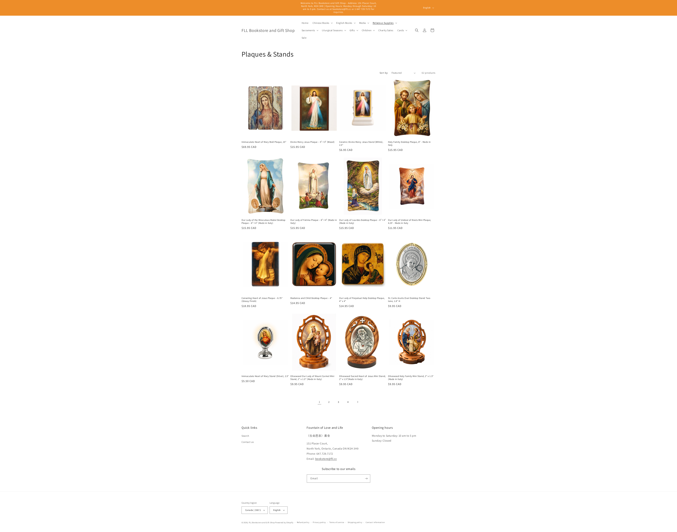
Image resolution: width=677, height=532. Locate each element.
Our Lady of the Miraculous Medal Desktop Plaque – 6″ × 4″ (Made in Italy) (263, 222)
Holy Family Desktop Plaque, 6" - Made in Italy (409, 143)
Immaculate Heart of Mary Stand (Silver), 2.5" (265, 376)
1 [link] (319, 402)
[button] (322, 23)
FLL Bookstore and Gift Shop (262, 522)
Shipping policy (355, 522)
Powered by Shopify (284, 522)
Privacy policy (319, 522)
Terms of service (336, 522)
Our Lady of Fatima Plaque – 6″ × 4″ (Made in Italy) (313, 222)
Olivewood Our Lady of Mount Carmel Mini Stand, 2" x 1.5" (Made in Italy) (312, 378)
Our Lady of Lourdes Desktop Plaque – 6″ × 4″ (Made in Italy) (362, 222)
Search (245, 435)
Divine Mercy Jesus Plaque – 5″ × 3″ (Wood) (312, 142)
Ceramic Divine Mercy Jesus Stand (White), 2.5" (361, 143)
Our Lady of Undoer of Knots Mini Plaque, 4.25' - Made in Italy (409, 222)
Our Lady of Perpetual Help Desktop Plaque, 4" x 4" (362, 300)
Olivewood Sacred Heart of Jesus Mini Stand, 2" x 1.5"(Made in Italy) (362, 378)
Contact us (248, 442)
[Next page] (357, 402)
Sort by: (384, 72)
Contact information (375, 522)
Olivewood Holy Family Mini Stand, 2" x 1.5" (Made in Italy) (411, 378)
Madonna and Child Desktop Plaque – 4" (311, 298)
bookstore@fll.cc (326, 459)
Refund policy (303, 522)
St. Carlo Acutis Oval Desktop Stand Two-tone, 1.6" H (409, 300)
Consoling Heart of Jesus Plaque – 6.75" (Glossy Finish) (262, 300)
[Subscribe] (366, 478)
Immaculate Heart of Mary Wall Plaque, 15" (264, 142)
